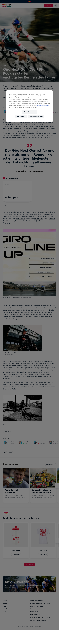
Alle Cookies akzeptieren (36, 116)
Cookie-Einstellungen (29, 111)
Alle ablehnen (20, 116)
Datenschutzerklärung (43, 105)
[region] (29, 106)
